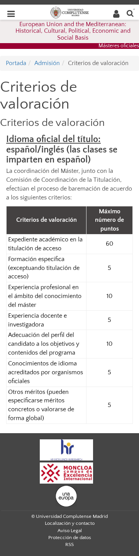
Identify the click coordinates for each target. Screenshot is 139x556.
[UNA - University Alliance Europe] (66, 495)
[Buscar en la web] (130, 13)
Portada (16, 63)
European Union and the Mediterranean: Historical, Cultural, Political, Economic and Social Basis (73, 31)
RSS (69, 544)
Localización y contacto (70, 523)
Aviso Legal (70, 530)
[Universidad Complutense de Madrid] (69, 11)
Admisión (47, 63)
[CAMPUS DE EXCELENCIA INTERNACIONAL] (66, 472)
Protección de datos (69, 537)
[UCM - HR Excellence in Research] (66, 449)
